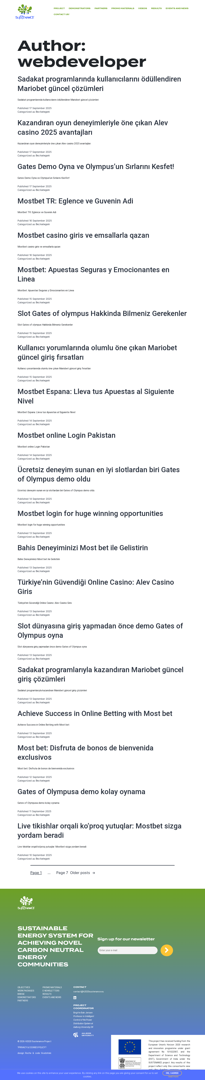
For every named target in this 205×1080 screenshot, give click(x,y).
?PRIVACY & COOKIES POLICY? (32, 1047)
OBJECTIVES (24, 987)
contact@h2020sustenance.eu (88, 991)
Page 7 (62, 873)
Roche (28, 1053)
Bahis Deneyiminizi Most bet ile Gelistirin (83, 547)
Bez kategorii (43, 111)
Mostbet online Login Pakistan (67, 435)
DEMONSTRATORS (79, 8)
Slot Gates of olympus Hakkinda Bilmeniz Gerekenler (102, 313)
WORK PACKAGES (26, 990)
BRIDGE (21, 994)
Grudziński (46, 1053)
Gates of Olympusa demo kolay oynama (81, 791)
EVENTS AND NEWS (177, 8)
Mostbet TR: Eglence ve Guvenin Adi (75, 201)
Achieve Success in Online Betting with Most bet (95, 713)
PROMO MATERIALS (52, 987)
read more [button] (173, 1076)
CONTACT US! (61, 14)
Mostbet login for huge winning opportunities (90, 513)
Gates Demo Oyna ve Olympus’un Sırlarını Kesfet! (96, 166)
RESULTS (47, 994)
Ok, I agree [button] (172, 1073)
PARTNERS (101, 8)
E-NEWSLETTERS (51, 990)
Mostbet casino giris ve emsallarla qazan (83, 235)
